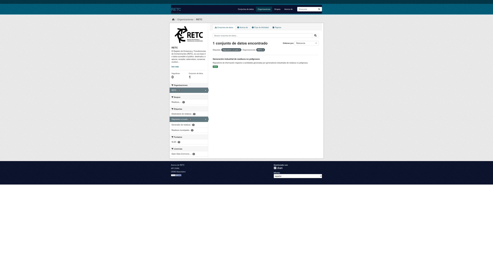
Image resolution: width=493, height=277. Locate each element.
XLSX (215, 67)
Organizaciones (264, 9)
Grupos (277, 9)
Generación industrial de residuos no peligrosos (236, 58)
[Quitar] (239, 50)
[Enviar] (319, 9)
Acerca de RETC (177, 165)
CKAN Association (178, 171)
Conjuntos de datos (246, 9)
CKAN (278, 168)
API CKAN (175, 168)
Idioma (277, 172)
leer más (175, 66)
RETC (176, 9)
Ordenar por (288, 43)
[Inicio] (173, 19)
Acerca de (288, 9)
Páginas (277, 27)
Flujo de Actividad (261, 27)
